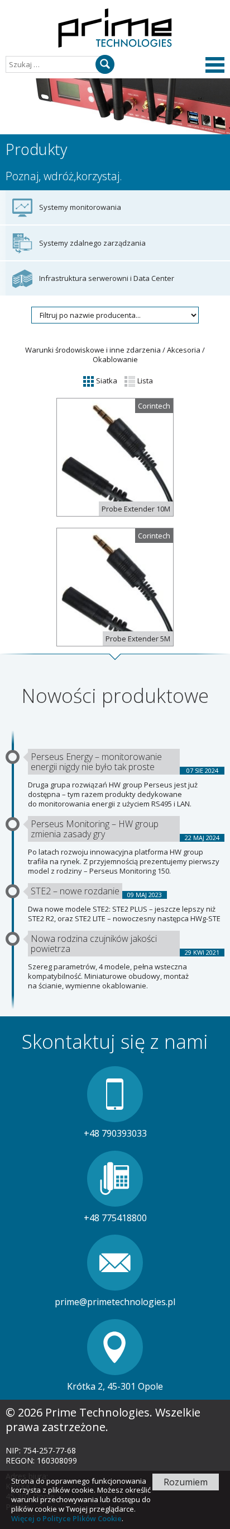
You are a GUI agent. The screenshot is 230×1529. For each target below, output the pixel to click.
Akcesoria (183, 350)
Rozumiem (186, 1482)
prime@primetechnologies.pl (115, 1302)
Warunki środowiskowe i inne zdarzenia (93, 350)
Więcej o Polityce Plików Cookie (66, 1518)
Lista (144, 381)
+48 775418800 (115, 1218)
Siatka (105, 381)
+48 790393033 (115, 1133)
